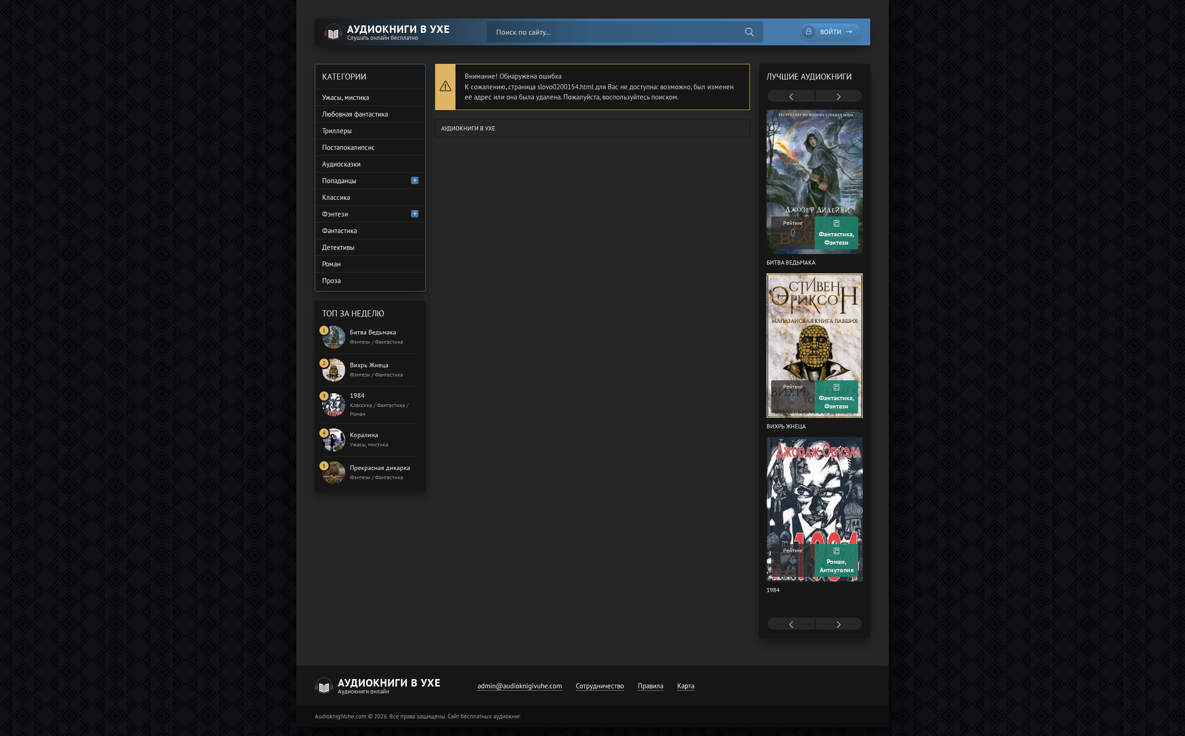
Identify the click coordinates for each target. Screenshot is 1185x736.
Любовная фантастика (355, 114)
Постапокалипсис (348, 147)
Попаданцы (339, 180)
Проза (331, 280)
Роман (331, 264)
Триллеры (337, 130)
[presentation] (791, 97)
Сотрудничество (600, 685)
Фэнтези (335, 214)
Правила (650, 685)
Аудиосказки (341, 164)
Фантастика (339, 230)
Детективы (338, 247)
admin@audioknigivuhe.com (520, 685)
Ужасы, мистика (345, 97)
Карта (685, 685)
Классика (336, 197)
